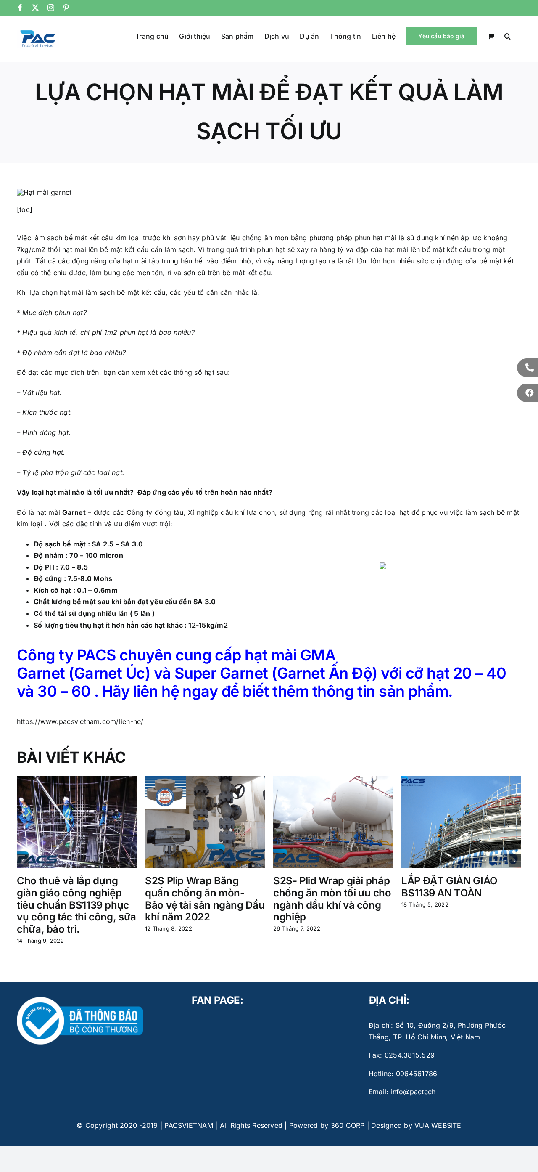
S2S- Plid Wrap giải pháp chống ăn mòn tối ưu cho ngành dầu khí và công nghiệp (332, 899)
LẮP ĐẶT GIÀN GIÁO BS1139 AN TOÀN (449, 887)
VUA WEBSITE (438, 1125)
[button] (507, 35)
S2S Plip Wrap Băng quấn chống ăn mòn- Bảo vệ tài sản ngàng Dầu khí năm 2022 (204, 899)
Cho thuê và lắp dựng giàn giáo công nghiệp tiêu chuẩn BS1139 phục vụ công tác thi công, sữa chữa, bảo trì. (76, 905)
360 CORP (348, 1125)
